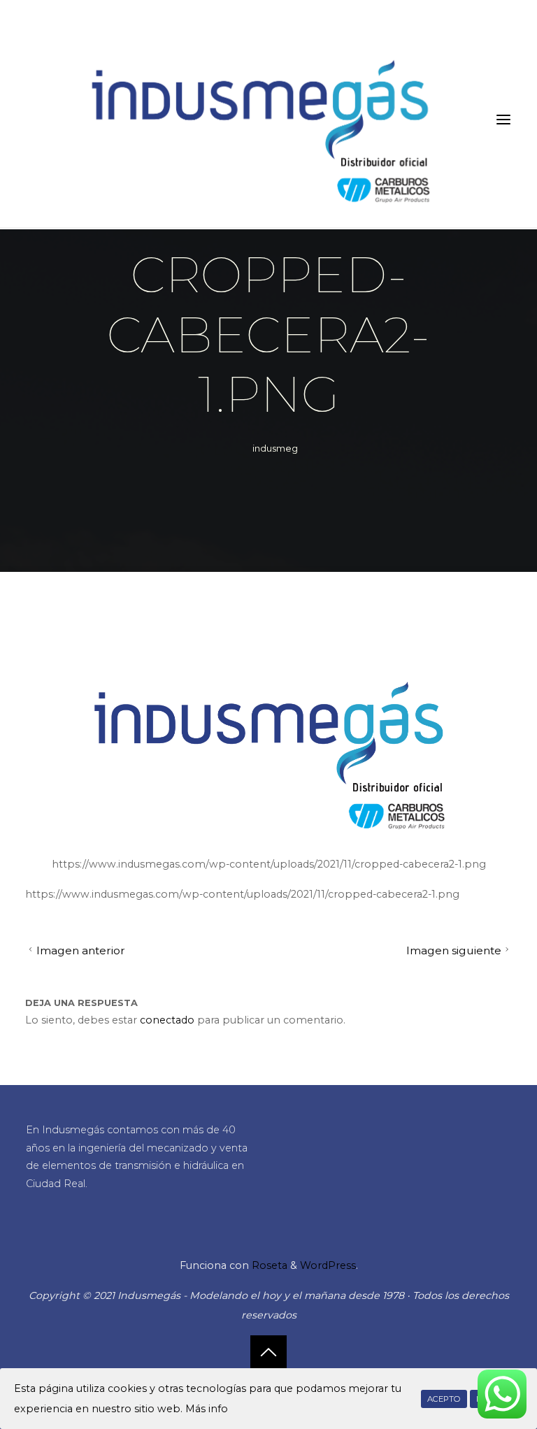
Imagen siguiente (453, 950)
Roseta (268, 1265)
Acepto (444, 1399)
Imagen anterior (80, 950)
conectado (167, 1020)
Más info (206, 1408)
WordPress (328, 1265)
